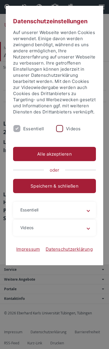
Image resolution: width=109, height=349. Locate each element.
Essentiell (33, 128)
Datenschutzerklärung (69, 249)
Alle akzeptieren (54, 154)
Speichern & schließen (54, 186)
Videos (73, 128)
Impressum (28, 249)
